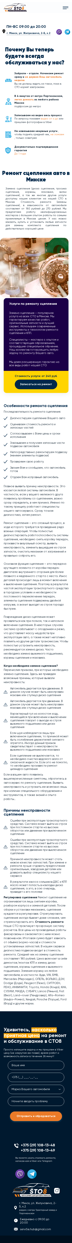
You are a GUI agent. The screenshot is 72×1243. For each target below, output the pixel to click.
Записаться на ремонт (36, 384)
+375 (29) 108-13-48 (25, 17)
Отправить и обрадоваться (36, 1116)
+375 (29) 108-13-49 (25, 22)
